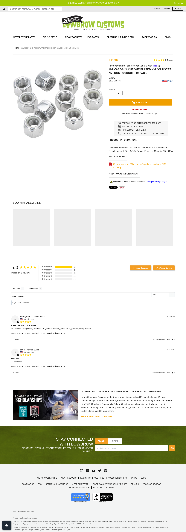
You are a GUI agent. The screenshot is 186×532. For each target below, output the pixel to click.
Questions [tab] (33, 288)
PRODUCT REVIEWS (152, 484)
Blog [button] (168, 37)
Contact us (178, 3)
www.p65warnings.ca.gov (157, 182)
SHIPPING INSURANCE (79, 487)
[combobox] (35, 9)
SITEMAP (110, 487)
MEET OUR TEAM (80, 484)
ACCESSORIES (115, 478)
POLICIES (97, 487)
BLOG (143, 478)
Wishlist (157, 9)
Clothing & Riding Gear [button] (120, 37)
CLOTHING (99, 478)
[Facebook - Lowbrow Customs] (87, 470)
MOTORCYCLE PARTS (47, 478)
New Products (73, 37)
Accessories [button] (149, 37)
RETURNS (50, 484)
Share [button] (17, 339)
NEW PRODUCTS (69, 478)
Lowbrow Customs (26, 511)
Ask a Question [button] (142, 268)
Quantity (113, 89)
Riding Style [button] (50, 37)
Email (101, 441)
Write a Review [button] (165, 268)
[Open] (6, 525)
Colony (112, 78)
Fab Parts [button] (93, 37)
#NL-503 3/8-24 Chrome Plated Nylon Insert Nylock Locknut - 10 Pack (39, 333)
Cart (179, 9)
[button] (168, 339)
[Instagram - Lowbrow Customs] (81, 470)
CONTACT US (28, 484)
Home (17, 48)
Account (167, 9)
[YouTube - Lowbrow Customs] (93, 470)
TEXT (115, 441)
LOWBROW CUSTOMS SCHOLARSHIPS (109, 484)
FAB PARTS (85, 478)
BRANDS (135, 484)
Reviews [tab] (16, 288)
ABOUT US (63, 484)
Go (172, 448)
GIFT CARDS (131, 478)
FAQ (40, 484)
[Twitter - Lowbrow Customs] (99, 470)
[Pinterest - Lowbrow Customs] (105, 470)
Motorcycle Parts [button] (24, 37)
